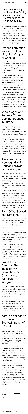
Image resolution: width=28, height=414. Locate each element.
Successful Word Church (8, 2)
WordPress (14, 411)
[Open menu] (25, 2)
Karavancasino (14, 31)
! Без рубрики (17, 393)
